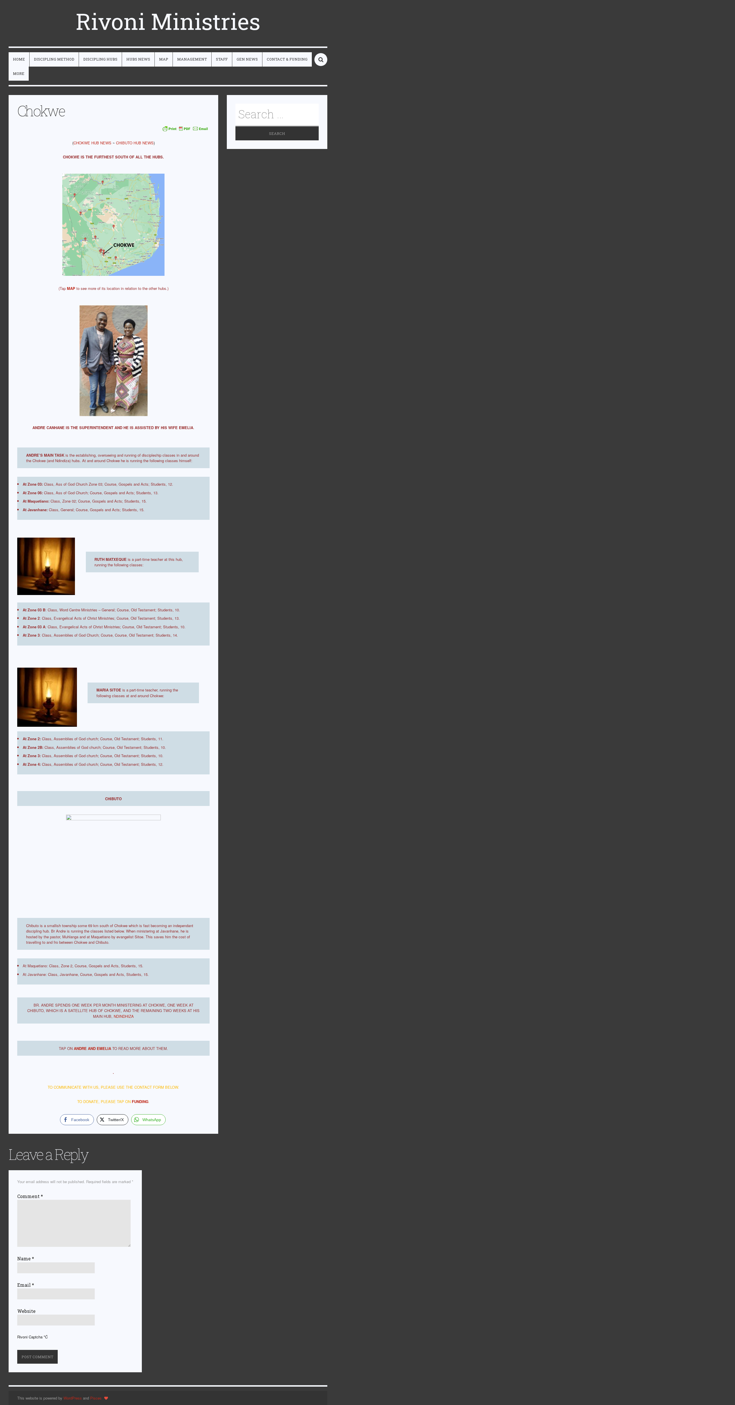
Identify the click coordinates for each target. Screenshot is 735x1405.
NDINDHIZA (124, 1016)
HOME (19, 59)
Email (25, 1285)
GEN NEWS (247, 59)
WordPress (72, 1398)
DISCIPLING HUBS (100, 59)
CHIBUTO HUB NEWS (135, 143)
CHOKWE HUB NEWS (92, 143)
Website (26, 1311)
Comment (30, 1196)
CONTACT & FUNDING (287, 59)
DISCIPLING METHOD (54, 59)
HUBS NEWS (138, 59)
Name (25, 1258)
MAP (163, 59)
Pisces (96, 1398)
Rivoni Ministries (168, 21)
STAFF (222, 59)
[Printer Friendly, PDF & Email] (185, 128)
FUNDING (140, 1101)
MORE (18, 73)
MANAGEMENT (192, 59)
